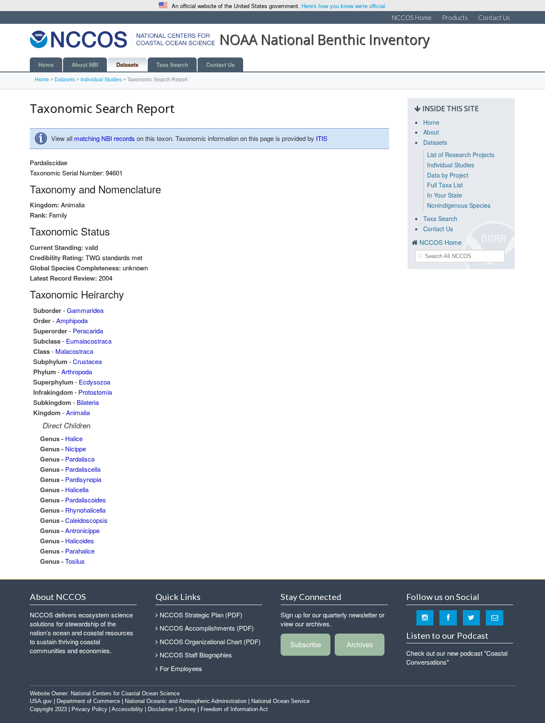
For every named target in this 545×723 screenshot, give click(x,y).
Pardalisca (80, 458)
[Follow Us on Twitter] (471, 617)
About (431, 132)
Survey (187, 709)
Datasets (127, 64)
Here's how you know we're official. (344, 6)
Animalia (78, 412)
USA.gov (41, 701)
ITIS (321, 138)
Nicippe (75, 448)
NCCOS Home (412, 17)
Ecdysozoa (94, 381)
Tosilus (75, 561)
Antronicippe (82, 530)
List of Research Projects (460, 154)
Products (455, 17)
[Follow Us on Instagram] (425, 617)
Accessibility (127, 709)
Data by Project (447, 175)
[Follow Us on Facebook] (448, 617)
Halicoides (79, 540)
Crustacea (87, 361)
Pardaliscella (82, 469)
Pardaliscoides (85, 499)
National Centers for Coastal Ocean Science (125, 693)
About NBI (85, 64)
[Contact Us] (494, 617)
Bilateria (88, 402)
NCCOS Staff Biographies (196, 654)
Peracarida (88, 330)
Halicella (77, 489)
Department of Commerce (88, 701)
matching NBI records (104, 138)
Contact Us (494, 17)
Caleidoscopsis (86, 520)
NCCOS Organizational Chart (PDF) (210, 641)
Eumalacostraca (89, 340)
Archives (360, 644)
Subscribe (305, 644)
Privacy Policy (89, 709)
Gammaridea (85, 310)
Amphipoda (72, 320)
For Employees (181, 668)
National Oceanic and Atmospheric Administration (186, 701)
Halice (74, 438)
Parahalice (80, 550)
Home (46, 64)
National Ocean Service (280, 701)
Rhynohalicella (85, 509)
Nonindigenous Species (458, 205)
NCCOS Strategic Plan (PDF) (201, 614)
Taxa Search (172, 64)
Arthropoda (76, 371)
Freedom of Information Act (234, 709)
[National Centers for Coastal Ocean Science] (122, 41)
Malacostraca (74, 351)
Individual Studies (101, 79)
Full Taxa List (445, 185)
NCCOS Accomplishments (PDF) (207, 627)
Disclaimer (161, 709)
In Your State (444, 195)
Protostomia (95, 391)
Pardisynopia (83, 479)
